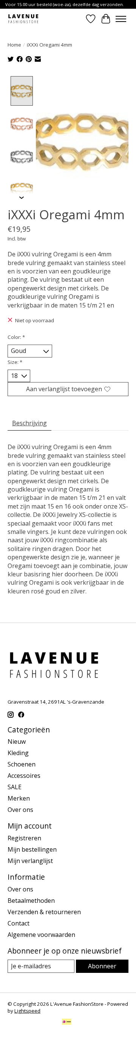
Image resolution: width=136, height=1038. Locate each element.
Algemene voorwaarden (41, 934)
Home (14, 44)
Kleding (18, 753)
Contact (18, 923)
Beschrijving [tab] (29, 423)
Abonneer (102, 966)
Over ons (20, 809)
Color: (16, 337)
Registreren (24, 838)
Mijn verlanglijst (30, 861)
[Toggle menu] (120, 19)
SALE (15, 787)
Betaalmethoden (31, 900)
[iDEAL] (66, 1022)
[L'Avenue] (23, 19)
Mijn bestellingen (32, 849)
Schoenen (22, 764)
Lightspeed (27, 1010)
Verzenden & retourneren (44, 912)
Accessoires (24, 775)
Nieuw (17, 741)
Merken (19, 798)
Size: (15, 362)
